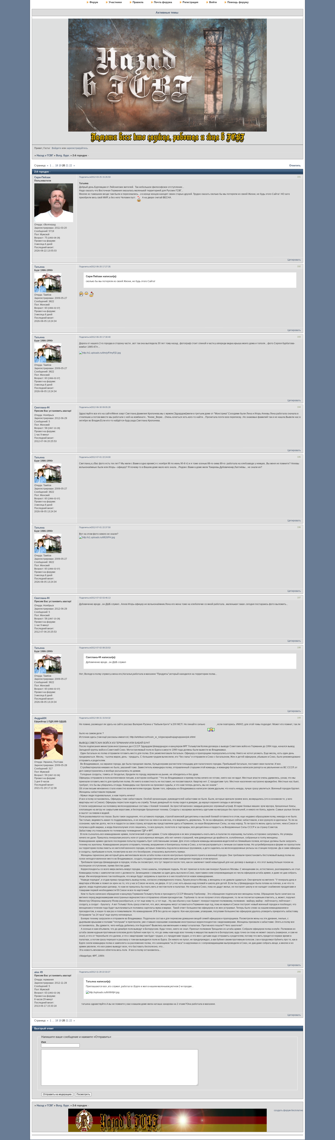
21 (67, 165)
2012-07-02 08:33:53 (101, 648)
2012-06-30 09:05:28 (101, 407)
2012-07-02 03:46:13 (101, 598)
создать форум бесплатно (288, 1110)
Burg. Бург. (63, 155)
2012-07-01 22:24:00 (101, 457)
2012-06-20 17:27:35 (101, 266)
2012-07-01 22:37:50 (101, 527)
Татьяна (39, 266)
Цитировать (294, 259)
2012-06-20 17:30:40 (101, 337)
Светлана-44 (41, 407)
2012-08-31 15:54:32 (101, 718)
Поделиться (85, 177)
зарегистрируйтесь (77, 148)
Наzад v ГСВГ (45, 155)
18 (56, 165)
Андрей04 (40, 718)
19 (60, 165)
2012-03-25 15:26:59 (101, 177)
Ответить (295, 165)
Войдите (56, 148)
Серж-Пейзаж (42, 177)
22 (70, 165)
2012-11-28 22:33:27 (100, 972)
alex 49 (38, 972)
